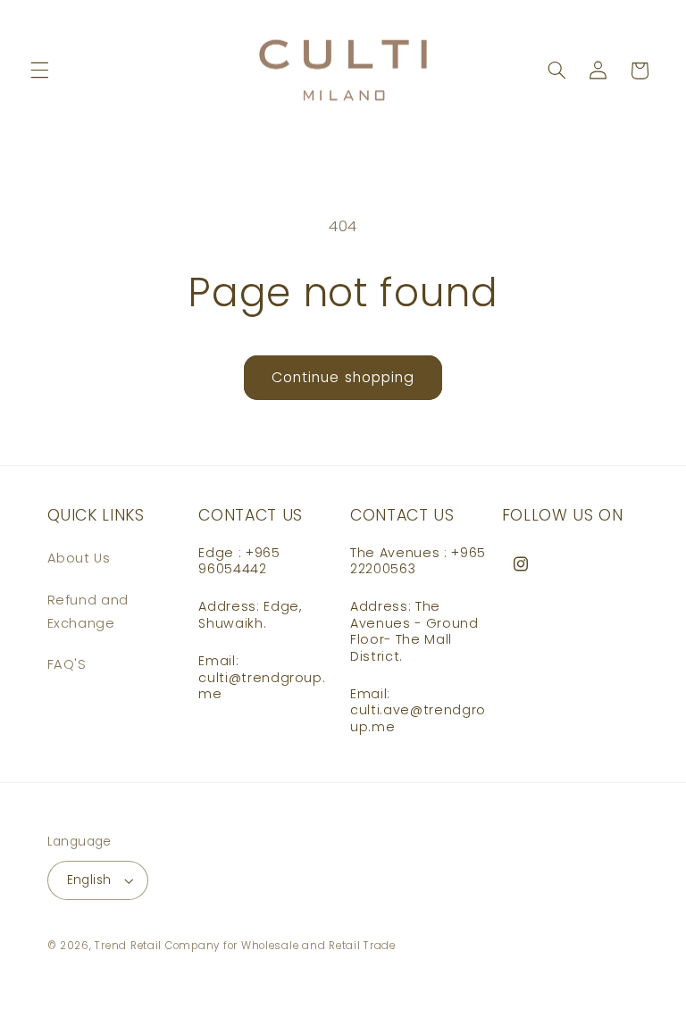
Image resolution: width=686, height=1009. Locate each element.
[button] (39, 70)
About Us (79, 558)
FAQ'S (67, 664)
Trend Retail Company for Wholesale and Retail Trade (245, 945)
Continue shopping (343, 377)
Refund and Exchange (88, 611)
